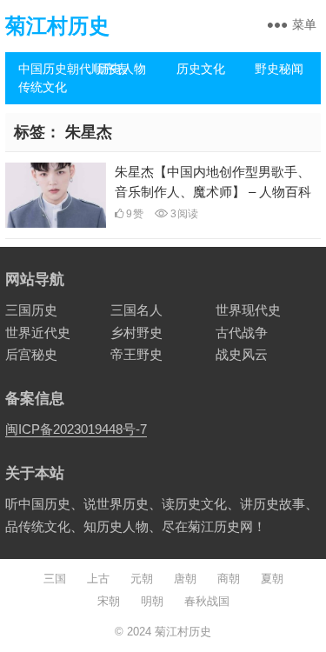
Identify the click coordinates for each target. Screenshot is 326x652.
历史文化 (200, 69)
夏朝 (272, 578)
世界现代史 (248, 310)
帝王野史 (136, 354)
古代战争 (242, 332)
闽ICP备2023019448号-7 (76, 429)
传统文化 (42, 87)
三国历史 (31, 310)
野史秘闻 (279, 69)
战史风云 (242, 354)
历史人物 (121, 69)
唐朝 (185, 578)
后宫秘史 (31, 354)
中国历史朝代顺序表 (51, 69)
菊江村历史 (57, 25)
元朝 (141, 578)
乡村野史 (136, 332)
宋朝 (108, 601)
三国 (54, 578)
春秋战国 (207, 601)
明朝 (152, 601)
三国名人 (136, 310)
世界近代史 (37, 332)
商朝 (228, 578)
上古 (98, 578)
